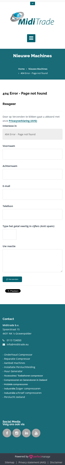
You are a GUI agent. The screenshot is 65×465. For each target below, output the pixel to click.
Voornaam (9, 146)
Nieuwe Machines (37, 68)
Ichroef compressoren (23, 392)
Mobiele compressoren (16, 384)
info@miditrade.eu (18, 344)
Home (21, 68)
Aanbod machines (14, 363)
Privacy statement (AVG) (32, 462)
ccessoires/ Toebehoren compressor (24, 376)
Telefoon (8, 206)
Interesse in (10, 125)
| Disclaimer (54, 462)
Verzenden (13, 279)
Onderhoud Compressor (17, 354)
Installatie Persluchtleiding (19, 367)
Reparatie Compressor (17, 358)
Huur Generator (13, 371)
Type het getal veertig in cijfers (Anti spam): (29, 226)
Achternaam (10, 166)
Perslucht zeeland (15, 397)
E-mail (6, 186)
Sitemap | (12, 462)
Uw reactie (9, 246)
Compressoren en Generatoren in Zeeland (25, 380)
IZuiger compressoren (22, 388)
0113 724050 (14, 340)
